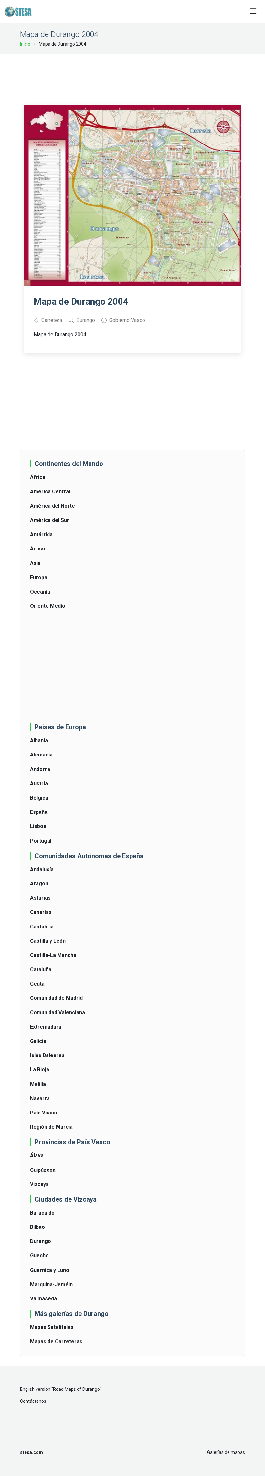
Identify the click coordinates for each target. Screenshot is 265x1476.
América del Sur (49, 520)
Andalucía (42, 869)
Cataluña (40, 969)
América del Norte (52, 506)
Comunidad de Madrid (56, 998)
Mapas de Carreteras (56, 1341)
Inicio (25, 44)
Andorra (40, 769)
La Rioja (39, 1070)
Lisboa (38, 826)
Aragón (39, 884)
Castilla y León (48, 941)
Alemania (41, 755)
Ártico (37, 549)
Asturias (40, 898)
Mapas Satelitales (52, 1327)
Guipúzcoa (43, 1170)
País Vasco (43, 1113)
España (39, 812)
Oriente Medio (47, 606)
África (37, 477)
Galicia (38, 1041)
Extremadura (45, 1027)
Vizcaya (39, 1184)
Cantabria (42, 927)
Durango (40, 1241)
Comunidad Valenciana (57, 1012)
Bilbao (37, 1227)
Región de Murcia (51, 1127)
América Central (50, 492)
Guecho (39, 1255)
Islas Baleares (47, 1055)
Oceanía (40, 592)
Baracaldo (42, 1213)
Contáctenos (33, 1401)
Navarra (40, 1098)
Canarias (41, 912)
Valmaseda (43, 1299)
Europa (38, 577)
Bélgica (39, 798)
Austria (39, 783)
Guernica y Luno (49, 1270)
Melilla (38, 1084)
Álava (37, 1155)
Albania (39, 740)
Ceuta (37, 984)
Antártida (41, 534)
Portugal (40, 841)
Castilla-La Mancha (53, 955)
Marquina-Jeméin (51, 1284)
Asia (35, 563)
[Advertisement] (141, 75)
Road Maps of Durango (76, 1389)
